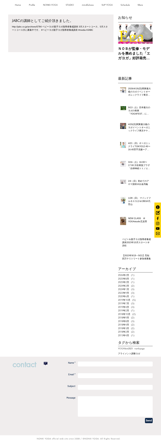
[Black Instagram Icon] (157, 223)
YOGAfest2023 (125, 348)
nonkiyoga (139, 348)
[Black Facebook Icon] (157, 218)
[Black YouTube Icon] (157, 228)
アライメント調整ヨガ (129, 353)
